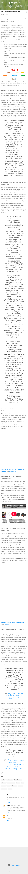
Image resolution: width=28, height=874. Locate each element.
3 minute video (17, 779)
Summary (4, 788)
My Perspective (14, 3)
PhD (22, 782)
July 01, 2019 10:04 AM (19, 794)
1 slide (3, 779)
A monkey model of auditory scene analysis (12, 622)
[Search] (26, 3)
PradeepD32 (12, 471)
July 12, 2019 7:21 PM (19, 815)
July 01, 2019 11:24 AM (16, 805)
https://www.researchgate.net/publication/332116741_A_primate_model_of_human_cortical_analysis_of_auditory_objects (14, 764)
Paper (18, 782)
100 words (9, 779)
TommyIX (17, 868)
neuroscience (11, 782)
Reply (8, 802)
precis (8, 785)
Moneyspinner (11, 816)
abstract (4, 782)
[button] (26, 12)
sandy (8, 805)
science (20, 785)
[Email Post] (2, 776)
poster (3, 785)
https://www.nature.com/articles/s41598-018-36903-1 (15, 696)
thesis (10, 788)
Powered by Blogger (15, 865)
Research (14, 785)
